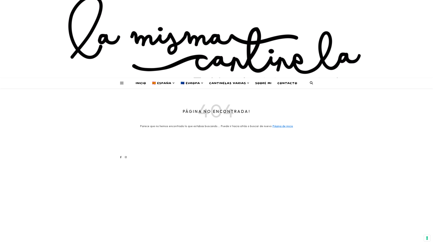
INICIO (141, 83)
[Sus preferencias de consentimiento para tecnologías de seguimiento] (427, 238)
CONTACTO (287, 83)
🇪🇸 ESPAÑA (161, 83)
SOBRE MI (263, 83)
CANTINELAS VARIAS (227, 83)
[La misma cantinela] (216, 39)
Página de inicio (282, 126)
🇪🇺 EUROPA (190, 83)
